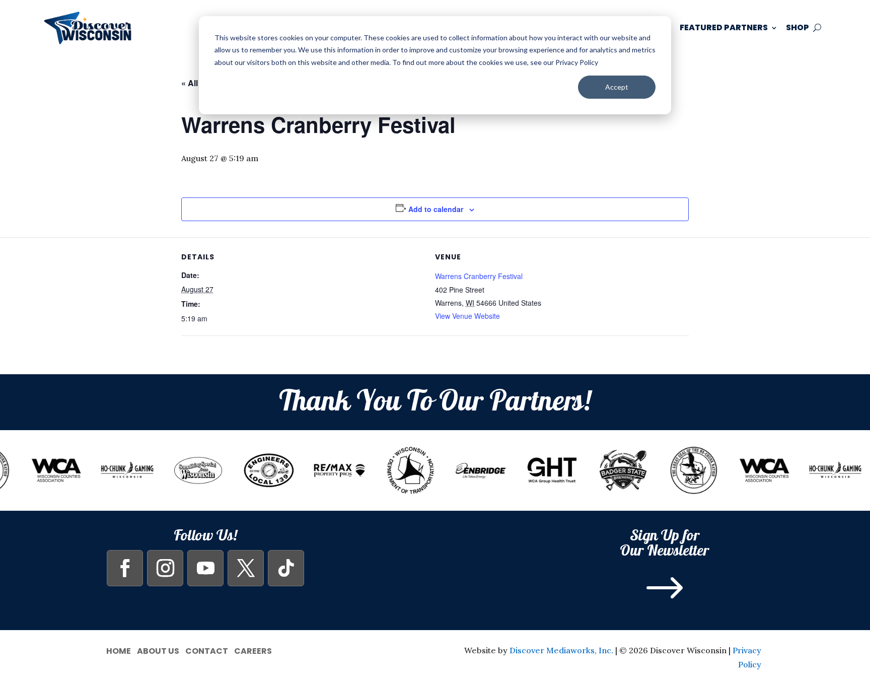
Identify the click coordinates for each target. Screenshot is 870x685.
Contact (206, 650)
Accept (616, 87)
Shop (797, 27)
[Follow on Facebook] (125, 568)
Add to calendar (435, 209)
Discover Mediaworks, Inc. (561, 650)
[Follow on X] (246, 568)
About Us (158, 650)
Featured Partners (724, 27)
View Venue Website (467, 316)
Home (118, 650)
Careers (253, 650)
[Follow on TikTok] (286, 568)
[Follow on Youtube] (205, 568)
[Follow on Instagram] (165, 568)
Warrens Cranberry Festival (479, 276)
